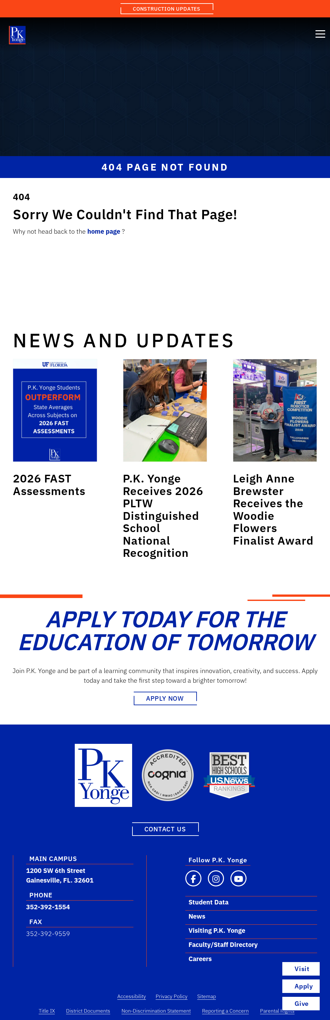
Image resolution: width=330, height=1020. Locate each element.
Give (302, 1003)
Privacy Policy (172, 996)
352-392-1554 (48, 907)
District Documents (88, 1010)
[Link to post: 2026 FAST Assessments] (55, 410)
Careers (200, 958)
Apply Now (165, 698)
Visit (302, 968)
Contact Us (165, 829)
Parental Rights (277, 1010)
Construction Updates (166, 8)
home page (104, 231)
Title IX (47, 1010)
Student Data (208, 902)
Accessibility (131, 996)
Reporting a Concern (225, 1010)
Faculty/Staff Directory (223, 944)
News (197, 916)
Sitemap (206, 996)
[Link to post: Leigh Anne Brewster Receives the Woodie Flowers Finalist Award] (275, 410)
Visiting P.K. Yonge (217, 930)
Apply (304, 986)
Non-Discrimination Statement (156, 1010)
